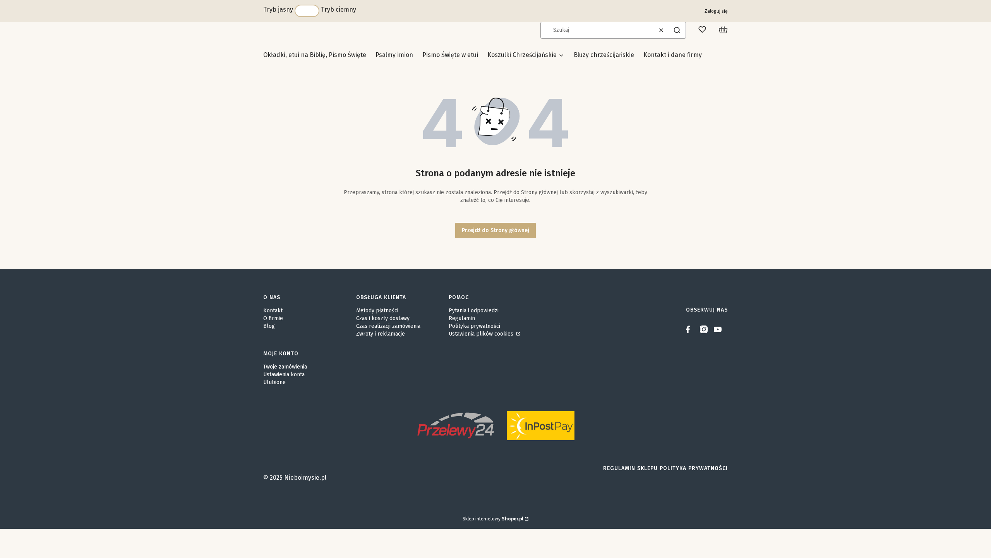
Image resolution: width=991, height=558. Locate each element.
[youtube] (718, 329)
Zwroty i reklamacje (380, 334)
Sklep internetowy (493, 519)
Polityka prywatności (474, 326)
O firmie (273, 318)
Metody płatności (377, 310)
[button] (677, 30)
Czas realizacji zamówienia (388, 326)
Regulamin (462, 318)
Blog (269, 326)
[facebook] (690, 329)
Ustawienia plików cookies (482, 334)
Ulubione (274, 382)
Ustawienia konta (284, 374)
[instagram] (704, 329)
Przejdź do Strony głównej (495, 230)
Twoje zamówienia (285, 366)
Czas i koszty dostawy (383, 318)
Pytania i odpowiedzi (474, 310)
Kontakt (273, 310)
